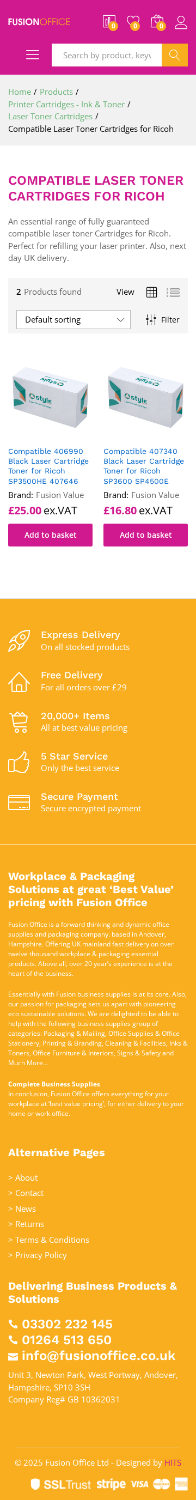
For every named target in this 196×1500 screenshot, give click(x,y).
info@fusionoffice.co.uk (98, 1355)
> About (23, 1177)
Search (175, 55)
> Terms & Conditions (48, 1239)
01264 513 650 (67, 1339)
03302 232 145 (67, 1324)
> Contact (26, 1192)
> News (22, 1208)
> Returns (26, 1223)
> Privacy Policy (37, 1254)
